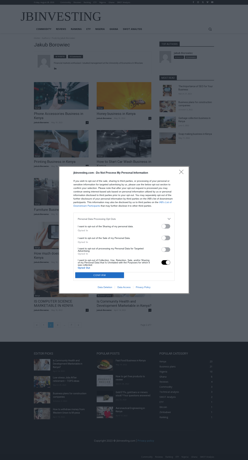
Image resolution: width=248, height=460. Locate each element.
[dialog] (124, 230)
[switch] (165, 226)
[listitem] (124, 219)
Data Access (124, 287)
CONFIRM (99, 275)
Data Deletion (105, 287)
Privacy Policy (143, 287)
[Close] (182, 173)
